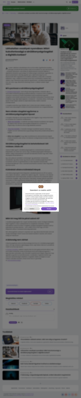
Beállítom (32, 208)
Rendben (49, 208)
